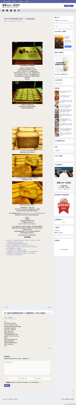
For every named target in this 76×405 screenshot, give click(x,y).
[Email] (19, 10)
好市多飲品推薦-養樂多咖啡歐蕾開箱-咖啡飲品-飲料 (17, 243)
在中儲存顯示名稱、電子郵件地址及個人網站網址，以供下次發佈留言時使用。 (23, 382)
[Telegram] (11, 10)
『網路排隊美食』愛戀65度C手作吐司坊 (15, 242)
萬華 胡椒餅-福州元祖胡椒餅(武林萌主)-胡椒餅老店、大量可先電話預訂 (21, 253)
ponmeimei (10, 317)
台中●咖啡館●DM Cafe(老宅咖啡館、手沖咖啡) (16, 250)
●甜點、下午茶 (7, 21)
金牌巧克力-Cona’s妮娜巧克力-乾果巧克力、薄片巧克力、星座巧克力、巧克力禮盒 (23, 240)
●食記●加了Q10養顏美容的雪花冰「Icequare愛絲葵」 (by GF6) (20, 245)
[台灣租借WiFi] (64, 222)
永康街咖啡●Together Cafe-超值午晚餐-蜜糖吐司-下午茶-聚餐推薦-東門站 (22, 251)
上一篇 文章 (5, 307)
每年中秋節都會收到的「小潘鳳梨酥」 (14, 248)
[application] (16, 1)
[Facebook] (3, 10)
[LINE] (15, 10)
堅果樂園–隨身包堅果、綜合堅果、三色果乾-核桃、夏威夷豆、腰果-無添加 (22, 246)
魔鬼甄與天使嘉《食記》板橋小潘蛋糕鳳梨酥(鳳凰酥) (34, 213)
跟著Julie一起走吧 (11, 5)
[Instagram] (7, 10)
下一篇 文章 (49, 307)
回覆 (49, 348)
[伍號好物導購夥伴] (64, 249)
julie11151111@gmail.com (64, 20)
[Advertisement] (27, 32)
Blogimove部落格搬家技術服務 (69, 404)
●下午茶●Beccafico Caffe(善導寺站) (14, 254)
